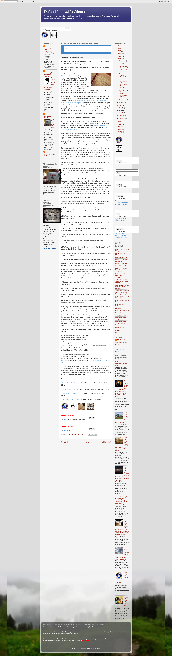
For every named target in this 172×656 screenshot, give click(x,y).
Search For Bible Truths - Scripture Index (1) (120, 328)
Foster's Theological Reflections (121, 260)
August (121, 102)
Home (86, 442)
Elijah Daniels (122, 340)
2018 (119, 48)
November (122, 61)
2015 (119, 56)
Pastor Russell (119, 313)
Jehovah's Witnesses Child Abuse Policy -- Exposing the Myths (122, 292)
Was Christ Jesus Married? (122, 75)
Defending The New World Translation (49, 74)
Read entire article (50, 194)
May (120, 108)
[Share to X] (93, 435)
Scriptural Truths (120, 315)
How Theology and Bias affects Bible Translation (121, 270)
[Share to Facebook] (95, 435)
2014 (119, 58)
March (121, 113)
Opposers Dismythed (122, 310)
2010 (119, 129)
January (122, 118)
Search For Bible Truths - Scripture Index (120, 323)
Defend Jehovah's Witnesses (67, 12)
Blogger (97, 648)
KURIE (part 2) (48, 51)
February (122, 115)
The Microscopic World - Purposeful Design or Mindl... (123, 83)
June (121, 105)
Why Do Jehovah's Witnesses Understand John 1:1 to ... (123, 67)
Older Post (106, 442)
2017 (119, 51)
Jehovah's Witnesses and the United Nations (122, 286)
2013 (119, 121)
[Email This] (89, 435)
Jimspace (118, 308)
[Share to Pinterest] (96, 435)
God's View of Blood (121, 266)
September (123, 100)
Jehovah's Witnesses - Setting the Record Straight (122, 281)
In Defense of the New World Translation (120, 275)
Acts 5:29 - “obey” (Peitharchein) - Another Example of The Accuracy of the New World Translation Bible (121, 501)
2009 (119, 132)
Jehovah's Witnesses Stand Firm (122, 297)
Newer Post (66, 442)
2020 (119, 45)
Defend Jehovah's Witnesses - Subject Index (121, 363)
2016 (119, 53)
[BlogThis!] (91, 435)
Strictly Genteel (120, 333)
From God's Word (121, 263)
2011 (119, 127)
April (120, 110)
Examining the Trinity (122, 257)
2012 (119, 124)
